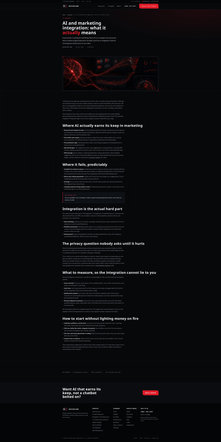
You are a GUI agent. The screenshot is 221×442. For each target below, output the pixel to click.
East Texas (129, 414)
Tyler (127, 420)
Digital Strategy (96, 422)
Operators (116, 422)
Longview (129, 417)
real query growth (94, 157)
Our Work (116, 417)
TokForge (116, 428)
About (119, 6)
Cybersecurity (96, 411)
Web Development (97, 430)
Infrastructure (117, 420)
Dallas (128, 411)
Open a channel (150, 393)
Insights (111, 6)
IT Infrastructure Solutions (100, 420)
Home (64, 14)
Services (102, 6)
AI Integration (96, 428)
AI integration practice (103, 265)
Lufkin (128, 422)
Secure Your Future (149, 6)
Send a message (145, 414)
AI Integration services (80, 372)
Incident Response (97, 414)
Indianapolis (130, 425)
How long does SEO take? (113, 372)
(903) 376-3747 (130, 6)
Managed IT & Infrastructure (100, 417)
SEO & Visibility (96, 372)
